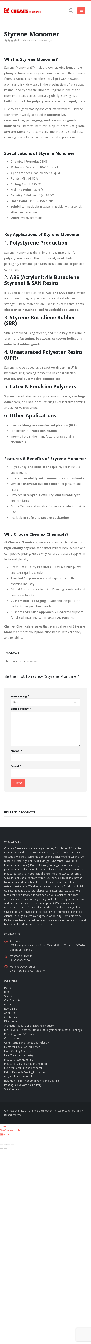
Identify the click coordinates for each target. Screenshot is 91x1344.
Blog (7, 991)
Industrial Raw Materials (18, 1059)
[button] (70, 10)
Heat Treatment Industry (18, 1055)
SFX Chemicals (13, 1089)
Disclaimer (10, 1021)
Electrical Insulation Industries (22, 1046)
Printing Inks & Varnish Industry (22, 1085)
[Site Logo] (22, 10)
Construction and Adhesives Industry (26, 1042)
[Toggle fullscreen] (5, 1144)
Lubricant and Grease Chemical (23, 1068)
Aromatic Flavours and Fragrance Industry (29, 1025)
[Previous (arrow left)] (1, 1148)
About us (9, 1013)
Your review (21, 709)
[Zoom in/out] (1, 1144)
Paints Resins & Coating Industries (25, 1072)
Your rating (20, 696)
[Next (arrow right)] (5, 1148)
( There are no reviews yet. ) (37, 40)
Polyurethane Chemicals (18, 1076)
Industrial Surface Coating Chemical (25, 1063)
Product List (11, 1004)
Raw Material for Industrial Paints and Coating (31, 1080)
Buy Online (10, 1008)
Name (16, 751)
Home (7, 987)
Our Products (12, 1000)
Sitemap (9, 996)
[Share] (8, 1144)
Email (16, 766)
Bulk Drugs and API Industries (22, 1034)
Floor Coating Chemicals (18, 1051)
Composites (11, 1038)
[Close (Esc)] (12, 1144)
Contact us (10, 1017)
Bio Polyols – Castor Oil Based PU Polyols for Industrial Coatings (43, 1030)
